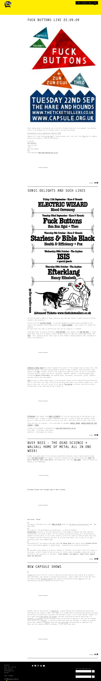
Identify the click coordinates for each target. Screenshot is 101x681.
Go (93, 671)
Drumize (47, 622)
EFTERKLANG (31, 416)
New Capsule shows (44, 567)
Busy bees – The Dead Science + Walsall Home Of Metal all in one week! (59, 447)
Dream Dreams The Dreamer (48, 616)
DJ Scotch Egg (63, 622)
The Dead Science (47, 578)
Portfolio (84, 2)
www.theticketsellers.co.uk (48, 152)
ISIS (28, 380)
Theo (84, 136)
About (90, 2)
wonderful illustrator (35, 618)
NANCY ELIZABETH (54, 416)
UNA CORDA (77, 459)
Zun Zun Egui (48, 136)
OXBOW (37, 425)
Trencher (44, 620)
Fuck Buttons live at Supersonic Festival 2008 (44, 133)
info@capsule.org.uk (11, 679)
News (95, 2)
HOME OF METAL (56, 524)
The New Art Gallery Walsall (79, 524)
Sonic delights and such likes (56, 190)
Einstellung (31, 532)
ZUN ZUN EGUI (84, 332)
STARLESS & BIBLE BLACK (35, 368)
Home (79, 2)
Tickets (30, 575)
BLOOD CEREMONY (67, 325)
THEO (28, 335)
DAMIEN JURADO (75, 423)
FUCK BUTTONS (60, 332)
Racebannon (54, 611)
